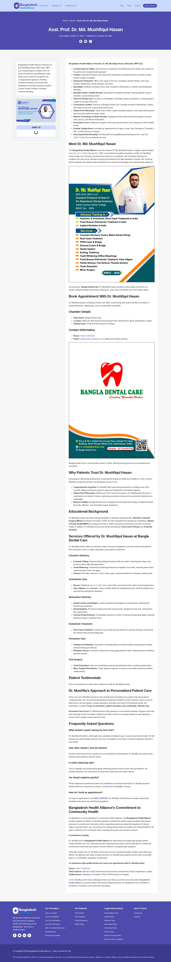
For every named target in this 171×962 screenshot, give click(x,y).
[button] (80, 41)
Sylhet (114, 482)
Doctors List (44, 6)
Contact (138, 6)
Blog (122, 6)
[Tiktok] (29, 935)
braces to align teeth (98, 585)
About (129, 6)
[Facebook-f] (15, 935)
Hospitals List (57, 6)
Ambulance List (70, 6)
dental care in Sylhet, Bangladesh (85, 153)
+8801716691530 (80, 137)
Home (65, 21)
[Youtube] (19, 935)
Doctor (72, 21)
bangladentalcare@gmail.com (91, 339)
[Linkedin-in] (24, 935)
